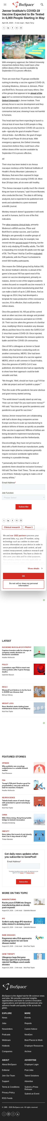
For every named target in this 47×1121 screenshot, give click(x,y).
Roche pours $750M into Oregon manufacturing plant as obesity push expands (16, 905)
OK (23, 576)
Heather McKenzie (8, 657)
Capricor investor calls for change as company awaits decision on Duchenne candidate (16, 652)
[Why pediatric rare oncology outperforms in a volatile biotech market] (39, 767)
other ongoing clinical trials (18, 225)
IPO (3, 918)
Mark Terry (30, 23)
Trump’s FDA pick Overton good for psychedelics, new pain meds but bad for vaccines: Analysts (16, 785)
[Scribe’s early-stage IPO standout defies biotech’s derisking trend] (39, 921)
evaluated (37, 253)
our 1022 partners (18, 535)
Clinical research (12, 527)
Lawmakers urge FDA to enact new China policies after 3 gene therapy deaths (16, 670)
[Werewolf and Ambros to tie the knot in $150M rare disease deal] (39, 691)
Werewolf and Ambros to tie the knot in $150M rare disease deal (16, 691)
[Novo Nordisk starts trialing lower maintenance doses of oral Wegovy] (39, 708)
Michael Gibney (7, 695)
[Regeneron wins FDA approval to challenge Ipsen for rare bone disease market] (39, 937)
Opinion (5, 763)
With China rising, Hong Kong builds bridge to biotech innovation (16, 819)
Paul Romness (7, 773)
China (4, 815)
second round (22, 243)
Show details (33, 568)
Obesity (5, 831)
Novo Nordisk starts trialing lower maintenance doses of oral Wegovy (16, 707)
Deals (5, 687)
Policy (5, 665)
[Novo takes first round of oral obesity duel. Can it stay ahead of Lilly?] (39, 836)
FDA (3, 780)
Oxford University (10, 101)
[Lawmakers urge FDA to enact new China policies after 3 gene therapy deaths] (39, 669)
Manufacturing (9, 899)
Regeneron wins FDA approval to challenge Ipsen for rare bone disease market (17, 940)
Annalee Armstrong (8, 823)
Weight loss (8, 703)
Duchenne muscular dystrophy (16, 647)
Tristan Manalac (7, 839)
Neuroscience (8, 798)
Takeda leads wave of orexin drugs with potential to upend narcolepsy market (16, 803)
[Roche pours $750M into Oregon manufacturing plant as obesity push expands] (39, 902)
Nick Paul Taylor (7, 711)
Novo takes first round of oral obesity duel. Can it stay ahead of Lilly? (17, 835)
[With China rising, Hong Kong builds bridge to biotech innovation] (39, 819)
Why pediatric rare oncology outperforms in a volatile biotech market (15, 768)
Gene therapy (8, 954)
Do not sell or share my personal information (23, 584)
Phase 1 (29, 527)
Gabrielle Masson (8, 675)
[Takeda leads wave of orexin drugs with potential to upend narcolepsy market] (39, 802)
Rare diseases (8, 935)
